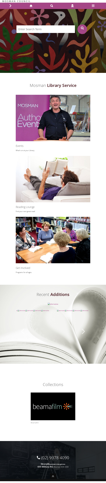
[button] (23, 331)
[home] (31, 6)
